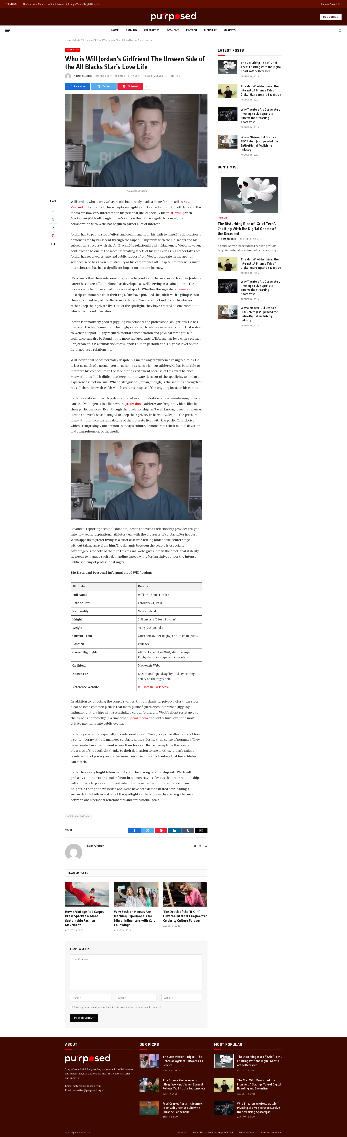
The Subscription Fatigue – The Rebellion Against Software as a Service (183, 1061)
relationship (175, 213)
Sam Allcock (84, 76)
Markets (230, 30)
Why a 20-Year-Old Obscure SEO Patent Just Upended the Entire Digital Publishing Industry (259, 143)
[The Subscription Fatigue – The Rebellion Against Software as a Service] (149, 1061)
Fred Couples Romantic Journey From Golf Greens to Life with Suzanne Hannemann (182, 1108)
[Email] (53, 244)
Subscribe (330, 17)
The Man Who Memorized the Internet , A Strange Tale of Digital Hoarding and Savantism (63, 4)
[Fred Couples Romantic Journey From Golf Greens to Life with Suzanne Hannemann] (149, 1108)
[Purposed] (173, 16)
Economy (173, 30)
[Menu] (7, 30)
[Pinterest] (53, 236)
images (184, 289)
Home (115, 30)
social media (138, 718)
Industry (210, 30)
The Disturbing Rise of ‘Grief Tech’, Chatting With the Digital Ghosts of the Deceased (261, 67)
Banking (131, 30)
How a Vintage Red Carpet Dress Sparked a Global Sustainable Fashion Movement (84, 918)
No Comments (155, 76)
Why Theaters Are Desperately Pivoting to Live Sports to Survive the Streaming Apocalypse (260, 116)
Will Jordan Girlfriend (78, 816)
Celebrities (152, 30)
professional (134, 403)
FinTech (191, 30)
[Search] (340, 30)
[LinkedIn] (53, 228)
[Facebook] (53, 211)
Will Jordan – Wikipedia (153, 687)
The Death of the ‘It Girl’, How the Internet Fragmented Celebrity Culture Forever (185, 915)
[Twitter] (53, 219)
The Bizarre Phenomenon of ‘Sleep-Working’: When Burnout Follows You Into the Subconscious (184, 1084)
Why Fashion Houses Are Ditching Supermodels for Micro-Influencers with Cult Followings (134, 918)
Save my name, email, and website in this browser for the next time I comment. (118, 1007)
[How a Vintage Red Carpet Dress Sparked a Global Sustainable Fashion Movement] (87, 894)
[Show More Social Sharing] (147, 86)
